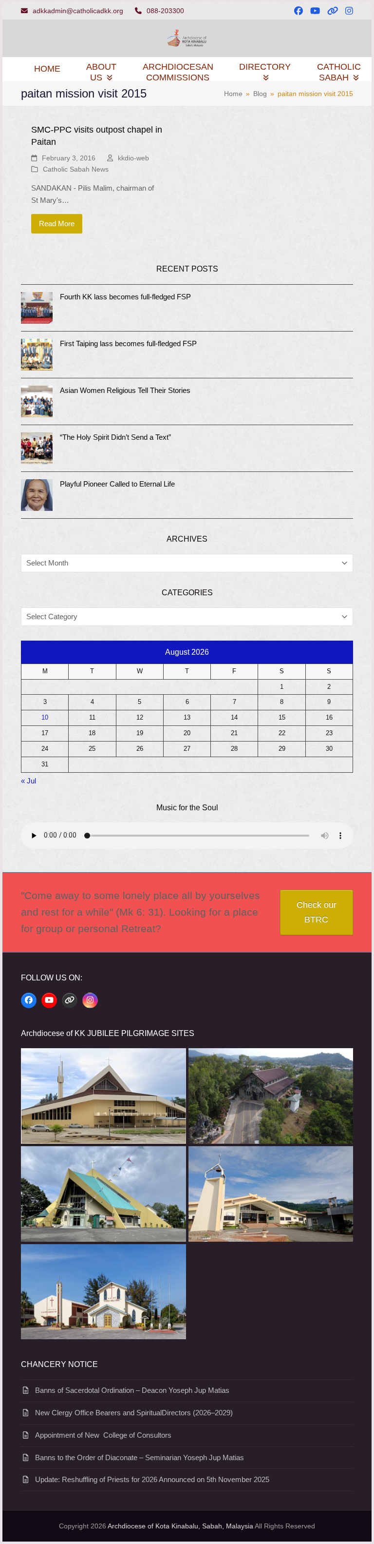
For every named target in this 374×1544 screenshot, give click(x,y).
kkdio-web (133, 158)
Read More (57, 223)
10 (44, 717)
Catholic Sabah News (76, 169)
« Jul (28, 781)
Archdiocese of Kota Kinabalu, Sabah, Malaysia (180, 1526)
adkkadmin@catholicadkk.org (78, 11)
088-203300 (165, 11)
